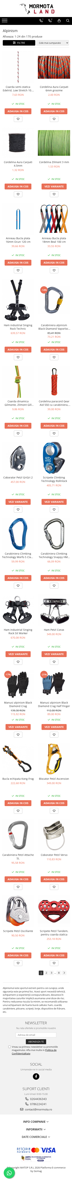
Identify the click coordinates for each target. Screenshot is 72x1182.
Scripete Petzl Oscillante (18, 931)
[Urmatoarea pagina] (64, 973)
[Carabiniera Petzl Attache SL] (18, 835)
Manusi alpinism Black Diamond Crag (18, 704)
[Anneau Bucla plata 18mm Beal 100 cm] (54, 218)
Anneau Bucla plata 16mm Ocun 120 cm (18, 239)
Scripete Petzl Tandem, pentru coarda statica (54, 932)
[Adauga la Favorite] (18, 119)
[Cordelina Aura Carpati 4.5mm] (18, 143)
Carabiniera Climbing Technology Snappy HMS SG (54, 555)
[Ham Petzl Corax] (54, 610)
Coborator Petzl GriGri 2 (18, 477)
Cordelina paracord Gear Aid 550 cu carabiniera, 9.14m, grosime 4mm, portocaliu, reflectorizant (54, 403)
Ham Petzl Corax (54, 629)
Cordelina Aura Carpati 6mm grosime (54, 88)
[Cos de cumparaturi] (59, 20)
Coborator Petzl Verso (54, 855)
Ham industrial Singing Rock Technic (18, 326)
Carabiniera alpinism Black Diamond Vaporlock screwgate (54, 326)
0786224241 (38, 1104)
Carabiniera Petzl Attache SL (18, 856)
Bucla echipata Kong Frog (18, 778)
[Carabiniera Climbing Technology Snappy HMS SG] (54, 534)
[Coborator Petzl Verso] (54, 835)
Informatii (34, 1129)
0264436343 (38, 1099)
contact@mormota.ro (38, 1109)
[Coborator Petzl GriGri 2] (18, 458)
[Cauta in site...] (68, 20)
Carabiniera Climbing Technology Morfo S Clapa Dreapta (18, 555)
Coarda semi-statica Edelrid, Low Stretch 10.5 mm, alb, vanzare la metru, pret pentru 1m (18, 88)
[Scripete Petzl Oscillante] (18, 911)
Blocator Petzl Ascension (54, 778)
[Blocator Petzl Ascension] (54, 759)
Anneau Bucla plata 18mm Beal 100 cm (54, 239)
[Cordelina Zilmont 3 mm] (54, 143)
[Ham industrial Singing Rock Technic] (18, 300)
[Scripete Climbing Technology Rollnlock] (54, 458)
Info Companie (34, 1121)
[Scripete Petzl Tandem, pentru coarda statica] (54, 911)
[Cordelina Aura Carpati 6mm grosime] (54, 67)
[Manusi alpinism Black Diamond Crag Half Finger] (54, 684)
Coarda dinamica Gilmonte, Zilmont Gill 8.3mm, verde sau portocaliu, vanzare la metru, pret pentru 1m (18, 403)
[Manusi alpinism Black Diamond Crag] (18, 684)
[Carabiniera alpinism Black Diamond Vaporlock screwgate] (54, 300)
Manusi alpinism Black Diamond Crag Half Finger (54, 704)
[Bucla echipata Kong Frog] (18, 759)
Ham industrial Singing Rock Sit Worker (18, 631)
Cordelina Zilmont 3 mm (54, 162)
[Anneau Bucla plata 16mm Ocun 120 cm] (18, 219)
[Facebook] (36, 1076)
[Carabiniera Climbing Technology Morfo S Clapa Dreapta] (18, 534)
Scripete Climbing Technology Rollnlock (54, 479)
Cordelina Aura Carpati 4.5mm (18, 163)
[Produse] (5, 21)
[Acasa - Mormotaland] (36, 8)
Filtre (20, 42)
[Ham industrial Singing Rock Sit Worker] (18, 610)
